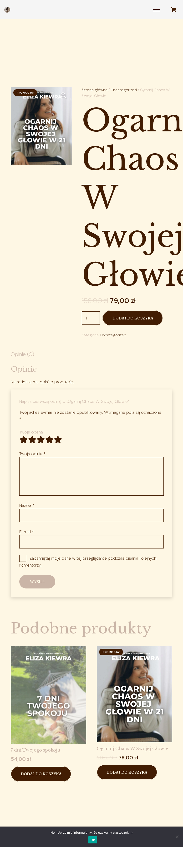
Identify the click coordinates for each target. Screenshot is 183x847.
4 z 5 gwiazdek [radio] (49, 439)
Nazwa (27, 505)
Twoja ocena (31, 432)
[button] (156, 9)
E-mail (26, 532)
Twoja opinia (32, 454)
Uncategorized (124, 89)
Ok (93, 840)
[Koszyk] (173, 9)
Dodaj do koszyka (132, 318)
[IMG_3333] (7, 10)
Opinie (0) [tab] (22, 354)
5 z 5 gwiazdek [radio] (58, 439)
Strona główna (94, 89)
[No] (177, 836)
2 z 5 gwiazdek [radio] (32, 439)
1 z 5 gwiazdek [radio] (23, 439)
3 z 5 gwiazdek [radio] (40, 439)
